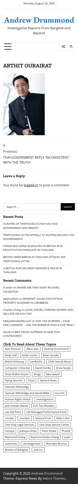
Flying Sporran (14, 380)
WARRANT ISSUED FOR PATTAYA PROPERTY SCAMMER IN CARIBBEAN (33, 301)
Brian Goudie (51, 355)
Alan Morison (13, 349)
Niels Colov (63, 418)
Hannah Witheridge (17, 387)
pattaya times (28, 431)
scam (67, 437)
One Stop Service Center (54, 424)
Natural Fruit (43, 418)
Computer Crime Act (17, 368)
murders (24, 418)
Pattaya (9, 431)
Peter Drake (49, 431)
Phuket (66, 431)
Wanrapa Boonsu (56, 443)
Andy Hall (11, 355)
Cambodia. (36, 361)
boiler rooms (30, 355)
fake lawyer (53, 374)
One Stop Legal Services (19, 424)
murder (9, 418)
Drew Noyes (63, 368)
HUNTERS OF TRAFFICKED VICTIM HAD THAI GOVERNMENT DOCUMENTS (30, 226)
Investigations (45, 399)
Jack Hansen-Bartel (16, 406)
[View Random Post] (63, 46)
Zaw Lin (38, 450)
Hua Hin (60, 393)
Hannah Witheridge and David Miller (27, 393)
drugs (37, 374)
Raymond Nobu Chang (45, 437)
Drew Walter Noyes (16, 374)
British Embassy (14, 361)
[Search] (71, 46)
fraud (31, 380)
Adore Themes (54, 478)
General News (48, 380)
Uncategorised (32, 443)
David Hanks (43, 368)
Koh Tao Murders (43, 406)
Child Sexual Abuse (59, 361)
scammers (11, 443)
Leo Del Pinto (13, 412)
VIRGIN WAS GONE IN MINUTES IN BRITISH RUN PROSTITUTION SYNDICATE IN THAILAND (33, 248)
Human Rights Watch (18, 399)
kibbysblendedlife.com (17, 321)
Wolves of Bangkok (16, 450)
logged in (31, 185)
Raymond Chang (15, 437)
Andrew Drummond (39, 20)
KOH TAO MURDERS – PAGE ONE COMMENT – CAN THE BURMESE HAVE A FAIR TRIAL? (38, 323)
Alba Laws (32, 349)
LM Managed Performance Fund (46, 412)
